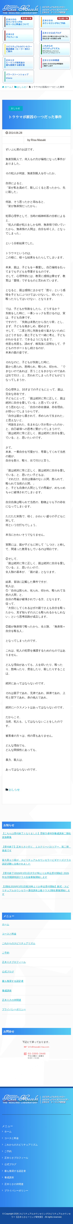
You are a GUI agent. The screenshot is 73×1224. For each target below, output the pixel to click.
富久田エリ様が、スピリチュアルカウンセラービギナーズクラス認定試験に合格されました (36, 862)
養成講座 (7, 990)
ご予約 (5, 952)
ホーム (5, 924)
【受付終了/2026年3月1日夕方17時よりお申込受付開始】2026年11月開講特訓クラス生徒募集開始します (35, 875)
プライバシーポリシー (14, 1009)
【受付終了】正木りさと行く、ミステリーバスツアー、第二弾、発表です (36, 848)
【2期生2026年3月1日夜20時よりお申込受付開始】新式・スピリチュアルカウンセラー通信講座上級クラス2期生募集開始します (36, 890)
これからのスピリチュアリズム (18, 943)
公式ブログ (8, 971)
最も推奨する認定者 (12, 981)
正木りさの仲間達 (11, 1000)
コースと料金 (9, 933)
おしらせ (14, 789)
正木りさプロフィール (14, 962)
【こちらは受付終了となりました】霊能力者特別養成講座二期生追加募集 (36, 835)
